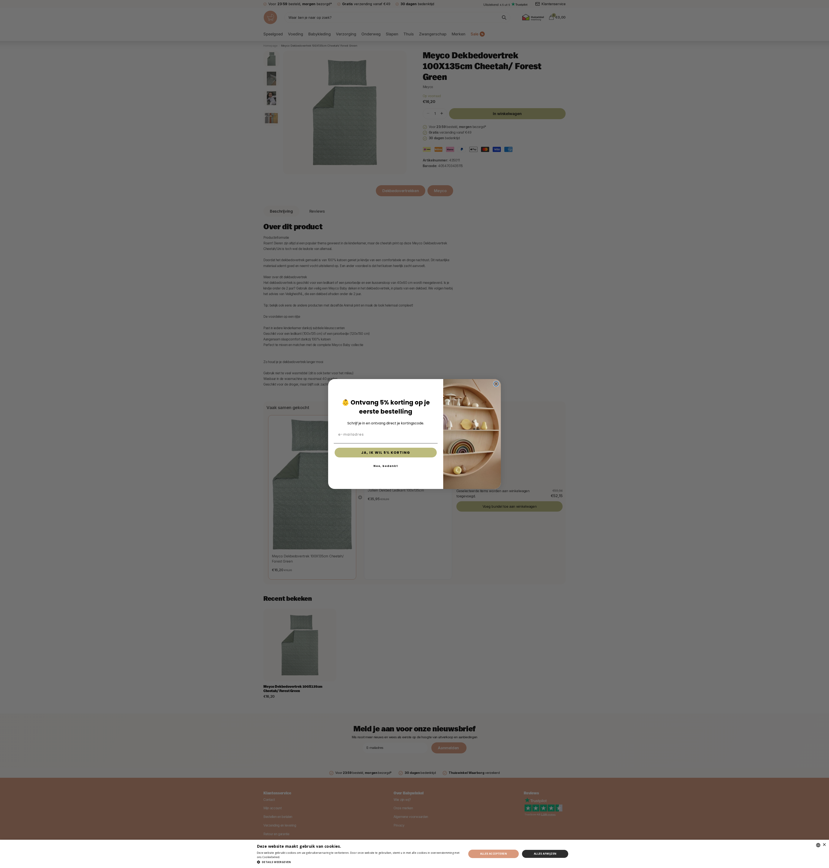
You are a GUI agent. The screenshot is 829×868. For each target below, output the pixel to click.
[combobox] (818, 845)
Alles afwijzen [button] (545, 853)
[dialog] (414, 854)
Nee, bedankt (385, 466)
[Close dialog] (496, 383)
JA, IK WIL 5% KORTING (385, 452)
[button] (358, 862)
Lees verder (288, 857)
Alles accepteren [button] (493, 853)
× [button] (824, 844)
